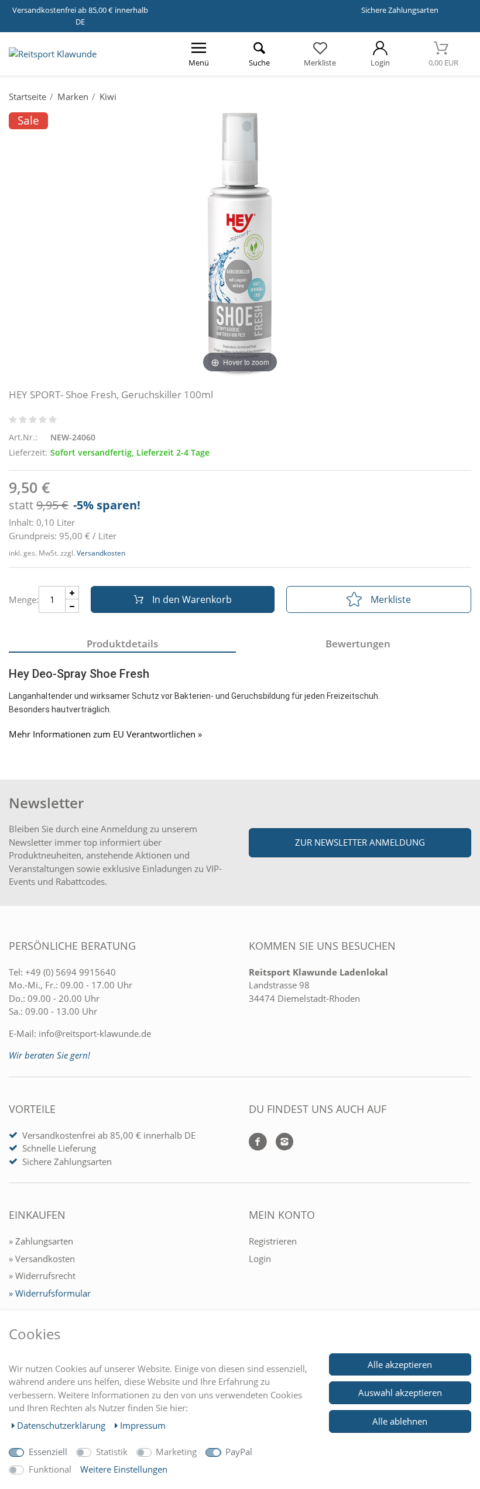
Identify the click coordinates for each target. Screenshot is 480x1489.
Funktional (50, 1469)
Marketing (176, 1451)
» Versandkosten (42, 1258)
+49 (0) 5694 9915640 (70, 972)
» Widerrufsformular (50, 1293)
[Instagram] (280, 1142)
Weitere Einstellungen (123, 1469)
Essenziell (48, 1451)
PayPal (238, 1451)
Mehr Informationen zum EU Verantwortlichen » (105, 734)
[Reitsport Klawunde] (53, 54)
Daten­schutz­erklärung (62, 1425)
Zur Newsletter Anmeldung (360, 842)
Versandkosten (101, 553)
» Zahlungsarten (41, 1241)
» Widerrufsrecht (42, 1275)
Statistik (112, 1451)
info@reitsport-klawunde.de (95, 1033)
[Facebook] (258, 1142)
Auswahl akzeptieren (400, 1392)
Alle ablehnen (399, 1421)
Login (260, 1258)
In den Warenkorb (192, 599)
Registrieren (273, 1241)
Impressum (143, 1425)
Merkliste (391, 599)
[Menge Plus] (72, 592)
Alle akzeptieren (400, 1364)
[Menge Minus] (72, 606)
